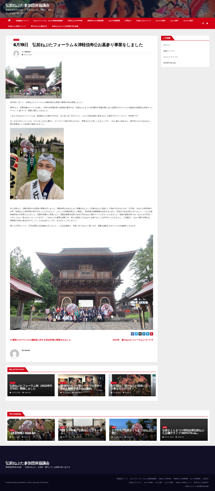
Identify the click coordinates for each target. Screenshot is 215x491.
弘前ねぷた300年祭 (75, 21)
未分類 (12, 430)
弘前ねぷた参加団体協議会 (27, 5)
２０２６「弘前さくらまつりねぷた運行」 (132, 432)
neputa (27, 52)
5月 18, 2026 (67, 437)
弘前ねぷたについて (143, 21)
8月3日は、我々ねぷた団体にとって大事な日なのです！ (132, 387)
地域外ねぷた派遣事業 (95, 21)
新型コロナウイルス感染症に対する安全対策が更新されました (41, 340)
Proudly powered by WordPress (16, 482)
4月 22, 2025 (169, 437)
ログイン (167, 45)
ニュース (16, 39)
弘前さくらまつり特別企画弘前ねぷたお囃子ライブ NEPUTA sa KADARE (183, 433)
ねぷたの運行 (188, 21)
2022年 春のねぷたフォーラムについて (132, 340)
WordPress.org (169, 63)
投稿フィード (168, 51)
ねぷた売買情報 (114, 21)
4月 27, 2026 (118, 437)
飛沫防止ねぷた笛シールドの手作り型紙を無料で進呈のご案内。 (81, 387)
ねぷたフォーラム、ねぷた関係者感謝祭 (48, 21)
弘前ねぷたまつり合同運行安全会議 (65, 26)
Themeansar (44, 482)
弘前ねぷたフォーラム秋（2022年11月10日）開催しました (31, 387)
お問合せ (128, 21)
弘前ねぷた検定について (17, 26)
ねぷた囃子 (175, 21)
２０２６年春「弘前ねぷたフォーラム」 (81, 432)
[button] (203, 23)
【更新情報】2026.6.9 (23, 433)
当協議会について (22, 21)
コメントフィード (170, 57)
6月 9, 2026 (16, 437)
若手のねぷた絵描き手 (39, 26)
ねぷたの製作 (161, 21)
